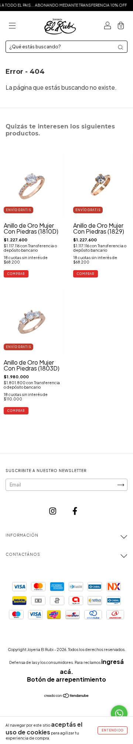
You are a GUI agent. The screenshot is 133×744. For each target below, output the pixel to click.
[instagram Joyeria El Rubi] (53, 511)
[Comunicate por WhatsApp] (119, 713)
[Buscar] (120, 47)
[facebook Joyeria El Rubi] (74, 511)
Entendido (112, 730)
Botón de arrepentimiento (66, 679)
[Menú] (12, 26)
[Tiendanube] (67, 696)
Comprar (16, 274)
